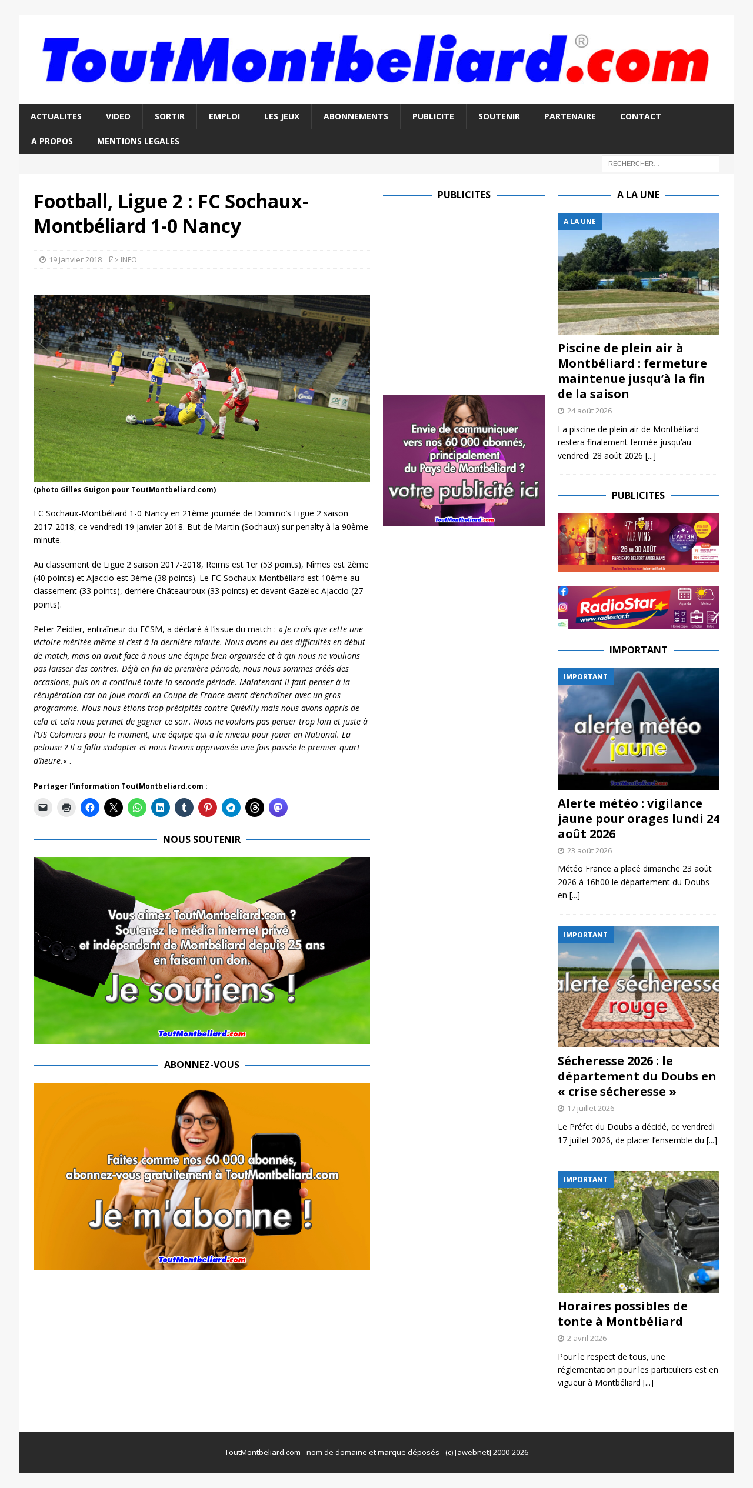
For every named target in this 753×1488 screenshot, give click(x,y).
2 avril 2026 (587, 1338)
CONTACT (640, 116)
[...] (650, 455)
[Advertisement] (482, 295)
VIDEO (118, 116)
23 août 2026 (589, 850)
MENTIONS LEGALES (138, 140)
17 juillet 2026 (590, 1108)
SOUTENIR (499, 116)
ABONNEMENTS (356, 116)
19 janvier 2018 (75, 259)
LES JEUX (281, 116)
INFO (129, 259)
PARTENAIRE (570, 116)
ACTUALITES (56, 116)
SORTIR (170, 116)
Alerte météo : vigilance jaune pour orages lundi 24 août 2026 (638, 818)
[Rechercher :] (660, 163)
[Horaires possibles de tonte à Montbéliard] (638, 1232)
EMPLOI (224, 116)
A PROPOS (52, 140)
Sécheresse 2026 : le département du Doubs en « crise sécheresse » (637, 1076)
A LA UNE (638, 194)
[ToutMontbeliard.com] (376, 96)
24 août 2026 (589, 410)
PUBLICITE (433, 116)
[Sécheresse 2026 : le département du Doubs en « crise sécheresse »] (638, 987)
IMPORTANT (638, 649)
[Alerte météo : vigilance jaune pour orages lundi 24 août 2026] (638, 729)
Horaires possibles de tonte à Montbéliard (623, 1313)
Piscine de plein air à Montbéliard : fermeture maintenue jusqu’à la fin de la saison (632, 371)
